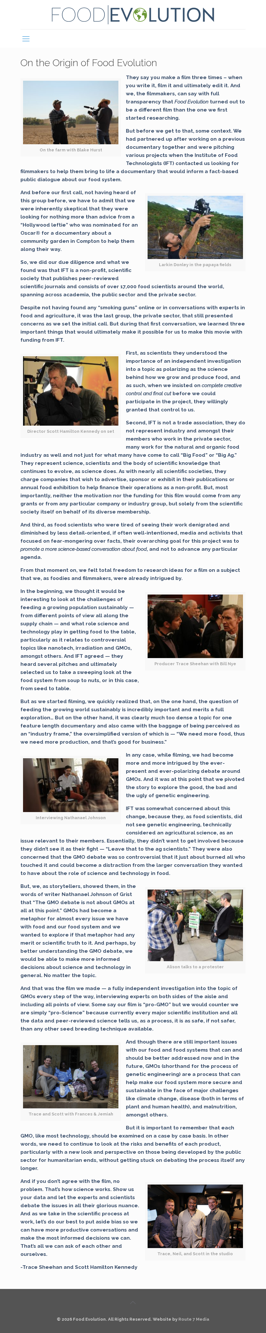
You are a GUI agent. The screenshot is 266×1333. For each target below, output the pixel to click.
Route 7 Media (193, 1319)
